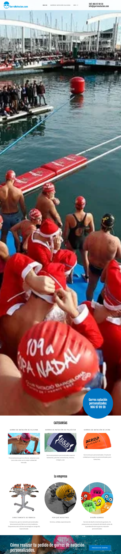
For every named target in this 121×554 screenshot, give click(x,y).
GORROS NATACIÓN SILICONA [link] (60, 5)
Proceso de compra (100, 548)
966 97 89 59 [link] (98, 4)
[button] (76, 5)
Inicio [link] (45, 5)
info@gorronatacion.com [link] (99, 6)
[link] (16, 5)
